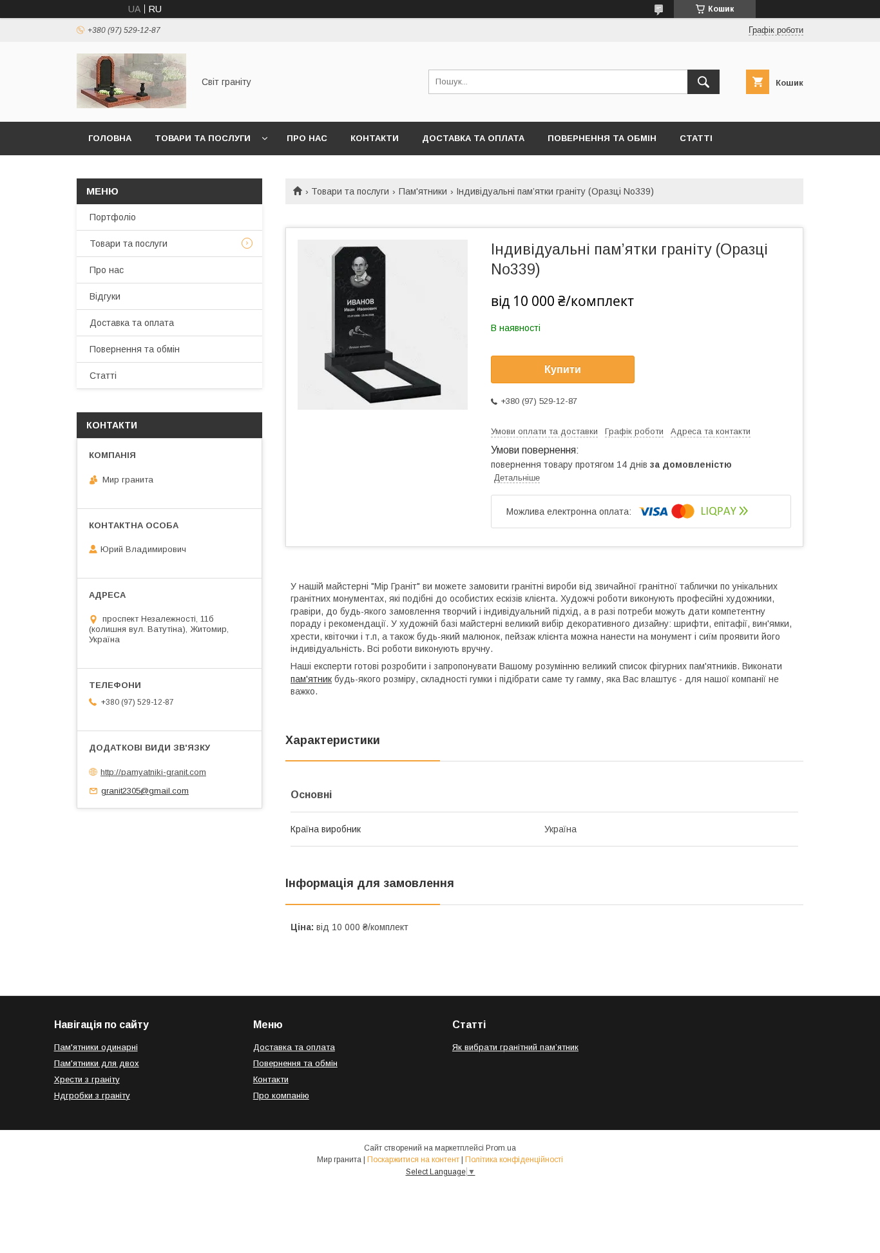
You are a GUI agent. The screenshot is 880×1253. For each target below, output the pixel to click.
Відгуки (105, 296)
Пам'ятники (423, 191)
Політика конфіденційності (514, 1159)
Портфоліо (113, 217)
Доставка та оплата (473, 138)
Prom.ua (501, 1148)
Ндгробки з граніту (92, 1095)
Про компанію (281, 1095)
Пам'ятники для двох (96, 1063)
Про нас (307, 138)
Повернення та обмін (602, 138)
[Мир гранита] (131, 105)
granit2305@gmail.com (145, 791)
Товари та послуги (203, 138)
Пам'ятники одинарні (96, 1047)
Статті (696, 138)
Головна (109, 138)
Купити (562, 369)
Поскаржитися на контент (413, 1159)
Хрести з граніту (87, 1079)
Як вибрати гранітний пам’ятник (515, 1047)
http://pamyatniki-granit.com (153, 772)
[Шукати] (703, 82)
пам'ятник (311, 679)
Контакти (374, 138)
